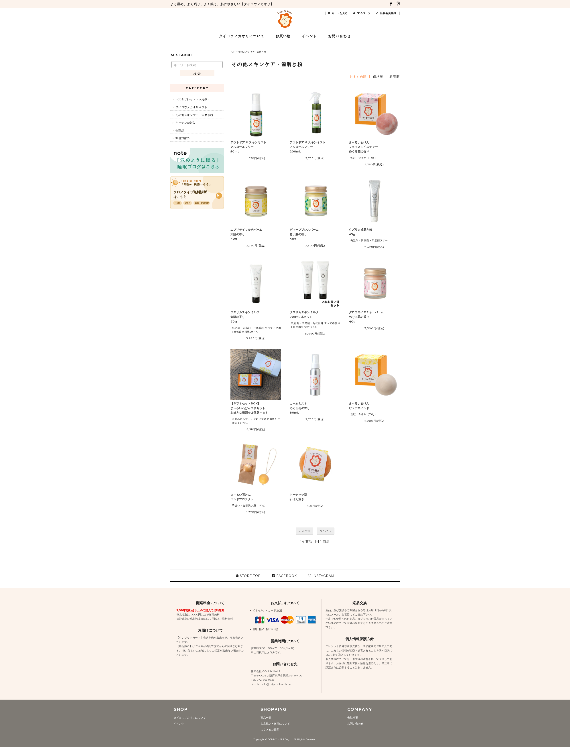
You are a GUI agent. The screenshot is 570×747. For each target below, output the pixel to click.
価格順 (378, 77)
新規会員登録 (388, 13)
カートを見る (340, 13)
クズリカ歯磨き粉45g (360, 232)
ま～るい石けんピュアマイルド (359, 406)
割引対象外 (182, 138)
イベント (309, 36)
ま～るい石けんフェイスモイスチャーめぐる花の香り (363, 146)
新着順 (394, 77)
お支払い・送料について (275, 723)
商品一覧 (266, 717)
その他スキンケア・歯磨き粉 (251, 51)
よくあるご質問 (270, 729)
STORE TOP (250, 576)
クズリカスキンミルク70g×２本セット (304, 314)
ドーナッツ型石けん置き (298, 497)
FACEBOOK (286, 576)
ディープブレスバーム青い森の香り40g (304, 234)
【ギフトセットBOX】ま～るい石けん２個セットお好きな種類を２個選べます (249, 408)
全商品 (179, 130)
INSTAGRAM (322, 576)
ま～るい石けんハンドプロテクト (242, 497)
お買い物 (283, 36)
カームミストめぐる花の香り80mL (300, 408)
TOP (232, 51)
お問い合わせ (339, 36)
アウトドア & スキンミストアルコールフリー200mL (308, 146)
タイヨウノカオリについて (242, 36)
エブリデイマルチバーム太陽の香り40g (246, 234)
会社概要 (352, 717)
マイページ (363, 13)
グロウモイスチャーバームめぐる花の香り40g (366, 316)
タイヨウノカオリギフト (191, 107)
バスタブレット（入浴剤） (192, 99)
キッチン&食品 (185, 122)
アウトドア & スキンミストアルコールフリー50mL (248, 146)
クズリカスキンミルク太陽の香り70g (244, 316)
